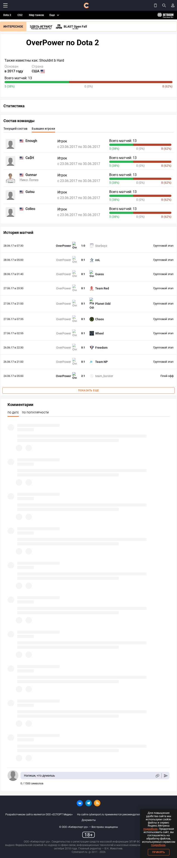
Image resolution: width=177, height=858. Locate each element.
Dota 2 (7, 15)
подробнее (150, 828)
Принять (158, 852)
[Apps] (155, 5)
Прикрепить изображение (157, 775)
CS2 (19, 15)
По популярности (35, 412)
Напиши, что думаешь (39, 775)
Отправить (166, 775)
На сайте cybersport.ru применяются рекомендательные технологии (119, 814)
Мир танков (36, 15)
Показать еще (88, 390)
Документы (89, 820)
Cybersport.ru (79, 851)
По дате (13, 412)
